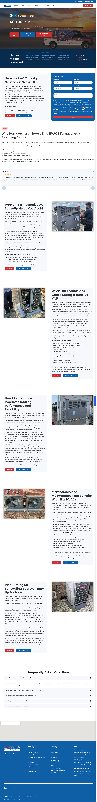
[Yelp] (17, 753)
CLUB (15, 5)
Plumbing (35, 5)
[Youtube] (13, 753)
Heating (22, 5)
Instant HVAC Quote (95, 401)
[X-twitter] (9, 753)
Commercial (47, 5)
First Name (56, 79)
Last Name (76, 79)
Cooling (28, 5)
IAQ (41, 5)
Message (55, 91)
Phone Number (57, 85)
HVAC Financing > (46, 52)
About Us (55, 5)
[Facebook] (6, 753)
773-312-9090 (79, 59)
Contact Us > (29, 52)
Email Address (77, 85)
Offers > (60, 52)
